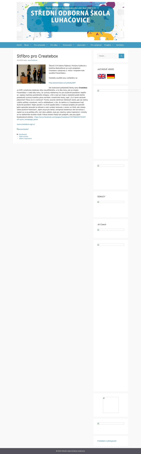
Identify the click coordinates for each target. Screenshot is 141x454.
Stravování (67, 45)
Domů (19, 45)
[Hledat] (121, 56)
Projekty (107, 45)
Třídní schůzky (23, 136)
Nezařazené (23, 134)
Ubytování (81, 45)
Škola (26, 45)
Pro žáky (54, 45)
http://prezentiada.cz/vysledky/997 (62, 83)
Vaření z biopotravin (25, 138)
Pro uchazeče (39, 45)
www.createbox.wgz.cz (26, 124)
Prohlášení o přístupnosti (106, 441)
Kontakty (120, 45)
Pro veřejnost (96, 45)
